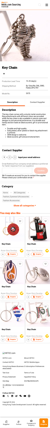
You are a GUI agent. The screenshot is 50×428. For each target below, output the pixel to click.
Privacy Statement (9, 377)
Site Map (6, 381)
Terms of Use (29, 373)
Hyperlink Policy (30, 377)
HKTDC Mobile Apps (31, 362)
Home (5, 193)
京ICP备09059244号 (31, 381)
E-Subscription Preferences (34, 366)
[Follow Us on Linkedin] (12, 396)
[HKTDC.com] (25, 354)
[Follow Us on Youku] (29, 396)
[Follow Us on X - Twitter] (8, 396)
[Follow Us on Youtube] (25, 396)
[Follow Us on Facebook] (4, 396)
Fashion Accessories (11, 200)
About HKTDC (29, 358)
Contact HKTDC (8, 362)
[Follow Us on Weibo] (16, 396)
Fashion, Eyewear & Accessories (16, 197)
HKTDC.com (7, 358)
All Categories (19, 193)
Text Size (6, 373)
